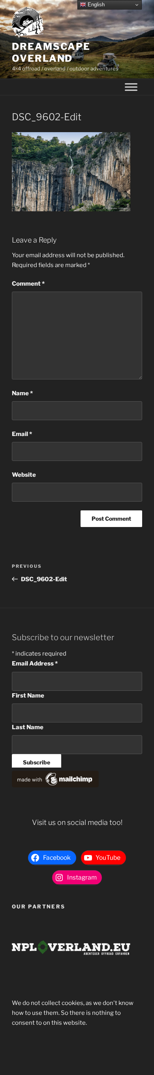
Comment (28, 283)
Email (22, 434)
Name (22, 393)
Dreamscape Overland (51, 52)
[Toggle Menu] (131, 87)
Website (24, 474)
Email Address (35, 663)
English (95, 5)
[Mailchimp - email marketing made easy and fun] (55, 785)
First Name (28, 695)
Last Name (27, 727)
